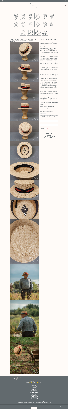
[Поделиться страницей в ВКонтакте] (45, 128)
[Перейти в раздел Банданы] (16, 24)
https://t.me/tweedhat (41, 401)
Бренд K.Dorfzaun (45, 110)
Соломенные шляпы (50, 111)
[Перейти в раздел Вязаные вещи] (37, 24)
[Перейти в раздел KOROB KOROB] (30, 32)
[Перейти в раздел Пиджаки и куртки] (23, 24)
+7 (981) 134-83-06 (35, 396)
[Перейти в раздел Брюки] (23, 32)
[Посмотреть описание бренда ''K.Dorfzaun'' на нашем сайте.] (49, 135)
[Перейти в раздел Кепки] (16, 16)
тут (60, 406)
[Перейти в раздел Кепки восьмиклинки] (23, 16)
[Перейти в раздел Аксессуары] (45, 16)
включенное (50, 55)
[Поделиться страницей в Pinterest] (47, 128)
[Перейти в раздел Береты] (52, 16)
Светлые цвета (45, 111)
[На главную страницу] (34, 6)
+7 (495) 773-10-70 (35, 389)
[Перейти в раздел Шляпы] (30, 16)
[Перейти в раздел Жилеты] (30, 24)
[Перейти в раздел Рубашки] (37, 16)
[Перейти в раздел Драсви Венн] (45, 32)
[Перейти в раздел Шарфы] (45, 24)
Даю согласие (34, 407)
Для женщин (53, 110)
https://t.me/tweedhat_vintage (46, 402)
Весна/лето (49, 110)
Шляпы (41, 110)
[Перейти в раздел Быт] (52, 24)
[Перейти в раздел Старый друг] (37, 32)
